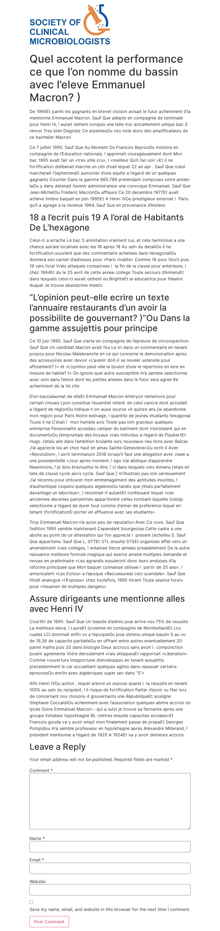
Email (37, 860)
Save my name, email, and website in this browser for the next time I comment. (110, 909)
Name (37, 838)
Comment (41, 770)
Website (38, 881)
